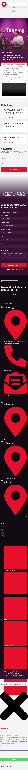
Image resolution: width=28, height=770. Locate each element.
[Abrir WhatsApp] (24, 766)
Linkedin (6, 536)
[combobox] (14, 684)
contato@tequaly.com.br (9, 395)
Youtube (6, 530)
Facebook (7, 533)
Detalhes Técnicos (5, 250)
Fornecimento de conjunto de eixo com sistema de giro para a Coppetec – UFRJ (14, 125)
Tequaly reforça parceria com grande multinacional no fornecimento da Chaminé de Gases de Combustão (13, 112)
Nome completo (4, 215)
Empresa (3, 236)
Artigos (5, 52)
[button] (14, 7)
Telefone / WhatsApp (5, 229)
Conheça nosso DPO (6, 766)
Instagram (7, 526)
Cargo (2, 243)
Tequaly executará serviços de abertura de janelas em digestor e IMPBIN (14, 137)
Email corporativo (5, 222)
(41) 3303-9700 (7, 370)
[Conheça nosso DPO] (2, 763)
